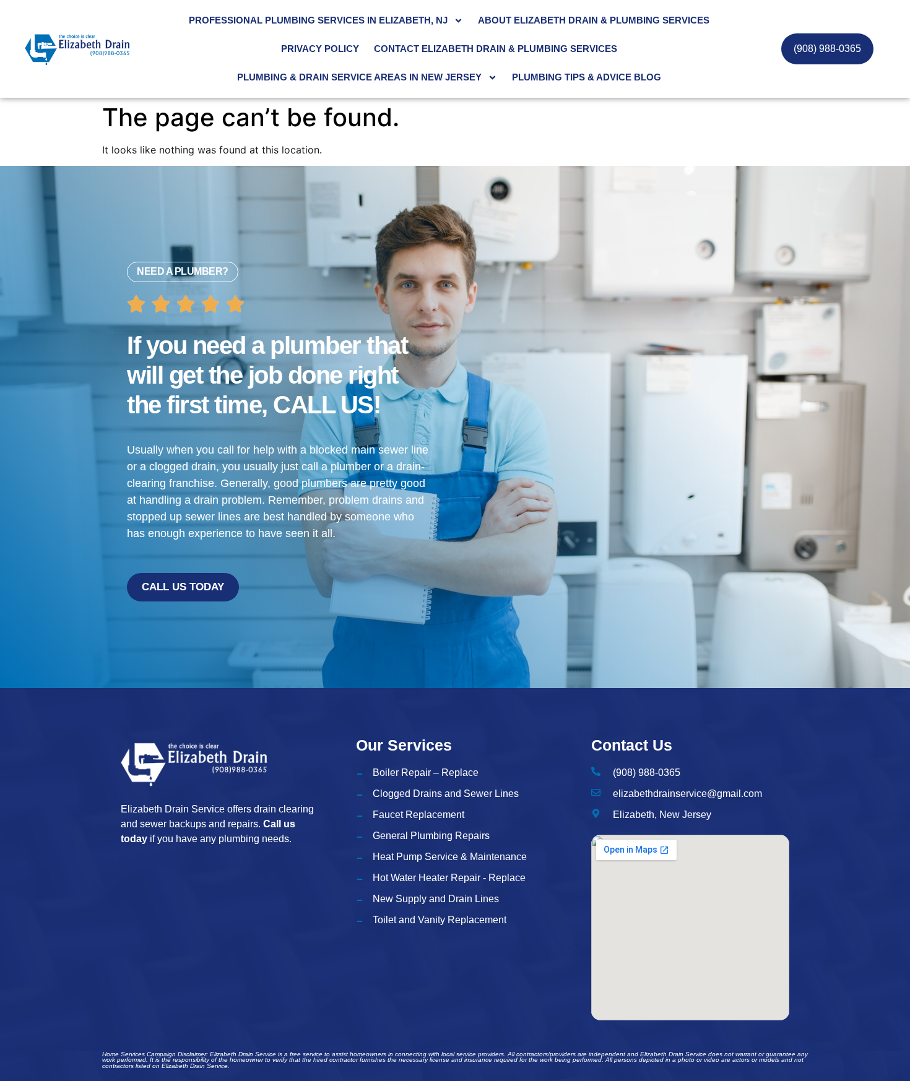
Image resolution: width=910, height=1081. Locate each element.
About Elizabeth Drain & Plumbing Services (593, 20)
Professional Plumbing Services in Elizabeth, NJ (318, 20)
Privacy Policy (320, 48)
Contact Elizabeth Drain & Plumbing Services (495, 48)
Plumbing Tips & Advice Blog (586, 77)
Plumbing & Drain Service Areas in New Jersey (359, 77)
